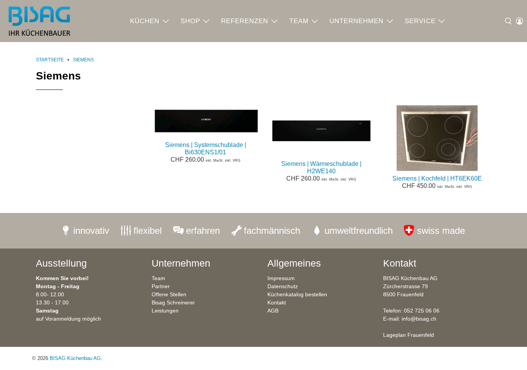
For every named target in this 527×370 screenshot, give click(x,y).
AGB (273, 310)
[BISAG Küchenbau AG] (39, 21)
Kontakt (276, 302)
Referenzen (244, 21)
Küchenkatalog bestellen (297, 294)
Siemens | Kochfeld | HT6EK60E (437, 178)
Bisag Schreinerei (173, 302)
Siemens (83, 59)
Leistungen (165, 310)
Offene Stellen (169, 294)
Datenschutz (282, 286)
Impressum (281, 278)
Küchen (144, 21)
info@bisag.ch (419, 319)
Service (420, 21)
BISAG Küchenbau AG (75, 358)
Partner (161, 286)
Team (299, 21)
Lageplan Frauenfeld (408, 335)
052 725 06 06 (421, 310)
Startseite (50, 59)
